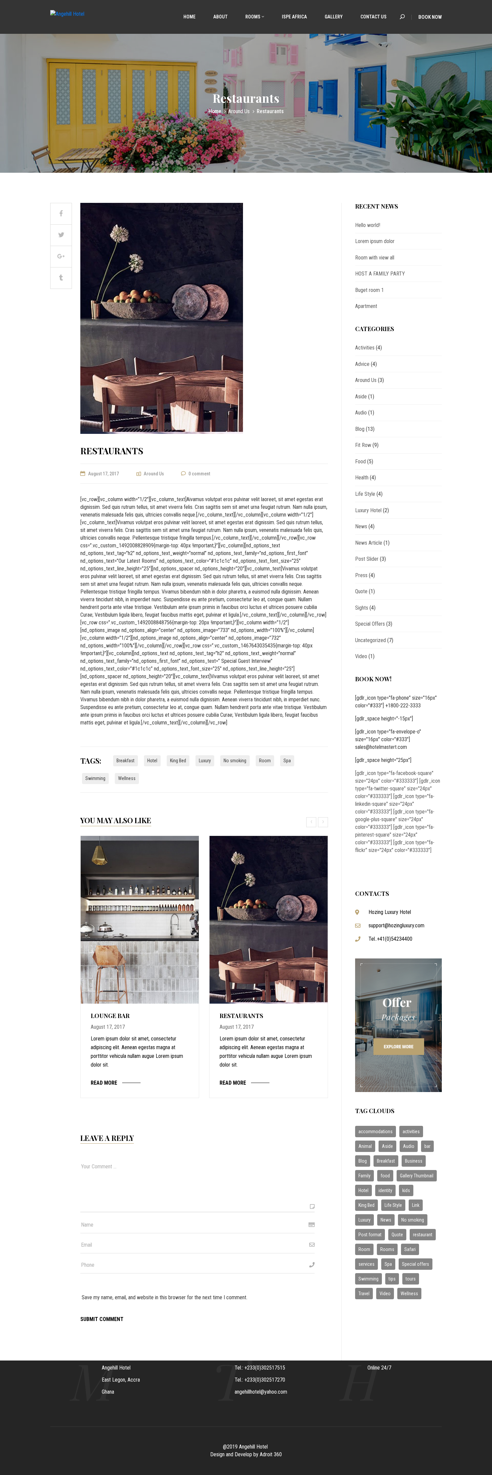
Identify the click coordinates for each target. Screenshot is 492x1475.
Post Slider (367, 559)
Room (265, 760)
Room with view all (374, 257)
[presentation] (312, 822)
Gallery (333, 16)
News (361, 526)
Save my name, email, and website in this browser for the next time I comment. (164, 1297)
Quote (361, 591)
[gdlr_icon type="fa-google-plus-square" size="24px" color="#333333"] (394, 819)
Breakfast (125, 760)
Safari (410, 1249)
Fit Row (363, 445)
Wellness (127, 778)
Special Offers (370, 624)
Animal (365, 1146)
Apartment (366, 306)
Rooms (252, 16)
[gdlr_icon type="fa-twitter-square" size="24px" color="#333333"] (397, 788)
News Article (368, 543)
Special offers (415, 1264)
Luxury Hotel (368, 510)
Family (364, 1175)
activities (411, 1131)
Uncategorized (370, 640)
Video (361, 656)
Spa (287, 760)
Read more (104, 1083)
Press (361, 575)
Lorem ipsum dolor (375, 241)
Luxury (205, 760)
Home (188, 16)
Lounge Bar (110, 1016)
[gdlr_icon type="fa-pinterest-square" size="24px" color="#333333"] (394, 835)
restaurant (422, 1234)
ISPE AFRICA (294, 16)
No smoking (235, 760)
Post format (370, 1234)
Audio (361, 412)
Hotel (152, 760)
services (366, 1264)
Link (415, 1205)
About (220, 16)
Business (413, 1161)
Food (360, 461)
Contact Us (373, 16)
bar (427, 1146)
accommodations (375, 1131)
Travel (364, 1293)
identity (385, 1190)
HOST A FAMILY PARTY (380, 273)
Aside (361, 396)
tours (411, 1279)
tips (392, 1279)
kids (406, 1190)
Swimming (95, 778)
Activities (365, 347)
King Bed (178, 760)
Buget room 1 (369, 290)
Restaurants (241, 1016)
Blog (359, 429)
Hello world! (367, 225)
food (385, 1175)
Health (361, 477)
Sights (361, 608)
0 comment (199, 473)
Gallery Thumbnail (416, 1175)
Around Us (239, 111)
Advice (362, 364)
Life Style (365, 494)
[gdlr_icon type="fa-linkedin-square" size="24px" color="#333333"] (394, 804)
